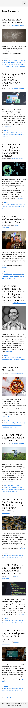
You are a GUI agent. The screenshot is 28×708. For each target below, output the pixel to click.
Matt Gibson (10, 425)
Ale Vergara (7, 555)
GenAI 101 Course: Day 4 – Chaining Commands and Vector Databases (12, 569)
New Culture (17, 425)
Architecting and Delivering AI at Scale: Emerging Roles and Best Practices (11, 150)
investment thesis (16, 62)
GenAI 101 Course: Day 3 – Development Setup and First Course (14, 634)
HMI (9, 62)
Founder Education (18, 134)
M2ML (23, 62)
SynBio (4, 278)
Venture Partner (10, 278)
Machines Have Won (7, 64)
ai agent (8, 132)
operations (17, 359)
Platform (22, 359)
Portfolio (8, 703)
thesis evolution (6, 66)
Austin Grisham (8, 357)
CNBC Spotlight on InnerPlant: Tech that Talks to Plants (13, 437)
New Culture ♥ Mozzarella (10, 369)
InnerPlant (5, 489)
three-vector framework (18, 66)
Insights (13, 703)
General (6, 58)
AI (4, 132)
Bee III (5, 421)
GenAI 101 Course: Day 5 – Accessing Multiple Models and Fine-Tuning (13, 503)
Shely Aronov (9, 491)
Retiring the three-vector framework (12, 21)
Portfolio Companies (7, 427)
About (3, 703)
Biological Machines (12, 276)
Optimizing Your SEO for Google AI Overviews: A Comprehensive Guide (13, 80)
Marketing (10, 359)
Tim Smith (19, 557)
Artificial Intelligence (16, 132)
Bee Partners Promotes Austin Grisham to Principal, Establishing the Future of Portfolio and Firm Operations (14, 292)
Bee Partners (15, 60)
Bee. (3, 3)
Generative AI (6, 136)
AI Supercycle (8, 60)
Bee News (18, 274)
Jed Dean (21, 276)
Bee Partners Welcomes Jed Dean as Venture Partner (13, 219)
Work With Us (18, 703)
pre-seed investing (19, 64)
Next (11, 697)
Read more (8, 126)
